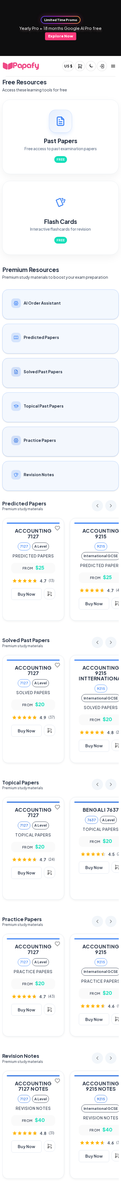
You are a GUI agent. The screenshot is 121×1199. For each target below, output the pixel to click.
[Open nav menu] (113, 66)
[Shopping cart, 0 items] (80, 66)
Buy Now (26, 594)
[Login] (102, 66)
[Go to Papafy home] (21, 66)
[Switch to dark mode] (91, 66)
